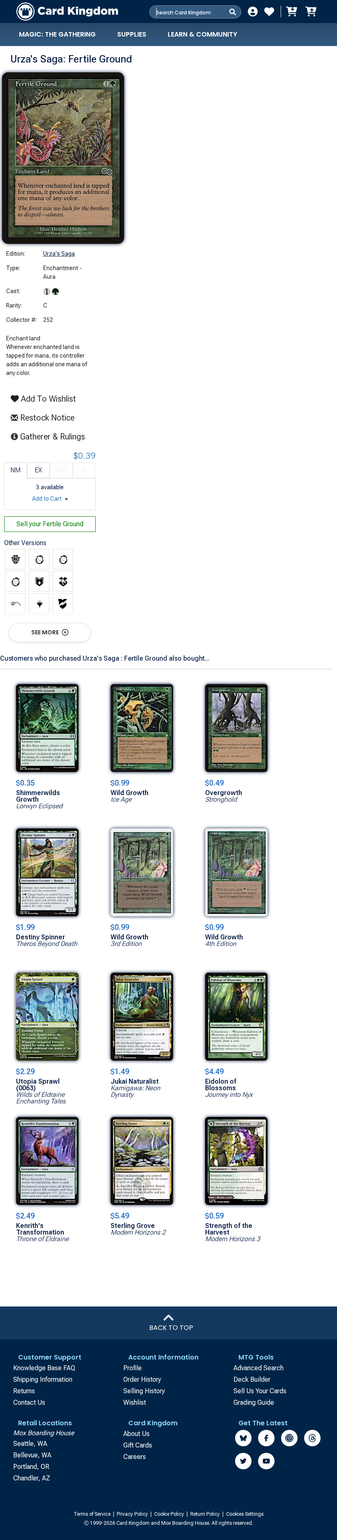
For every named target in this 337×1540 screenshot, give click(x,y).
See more (45, 632)
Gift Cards (137, 1445)
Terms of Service (93, 1514)
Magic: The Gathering (57, 34)
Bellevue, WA (32, 1455)
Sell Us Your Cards (259, 1391)
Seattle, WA (30, 1444)
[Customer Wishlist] (269, 11)
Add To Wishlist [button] (47, 399)
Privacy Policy (133, 1514)
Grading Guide (253, 1402)
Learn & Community (202, 34)
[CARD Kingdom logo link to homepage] (67, 11)
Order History (142, 1379)
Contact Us (29, 1402)
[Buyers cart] (291, 11)
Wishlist (134, 1402)
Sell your (49, 524)
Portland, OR (31, 1467)
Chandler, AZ (31, 1478)
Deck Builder (251, 1379)
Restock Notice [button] (46, 418)
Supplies (131, 34)
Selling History (144, 1391)
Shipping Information (42, 1379)
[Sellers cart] (311, 11)
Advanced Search (258, 1368)
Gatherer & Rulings (55, 436)
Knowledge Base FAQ (44, 1368)
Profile (132, 1368)
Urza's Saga (59, 253)
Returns (24, 1391)
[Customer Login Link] (253, 11)
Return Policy (205, 1514)
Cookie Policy (169, 1514)
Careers (134, 1457)
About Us (136, 1434)
